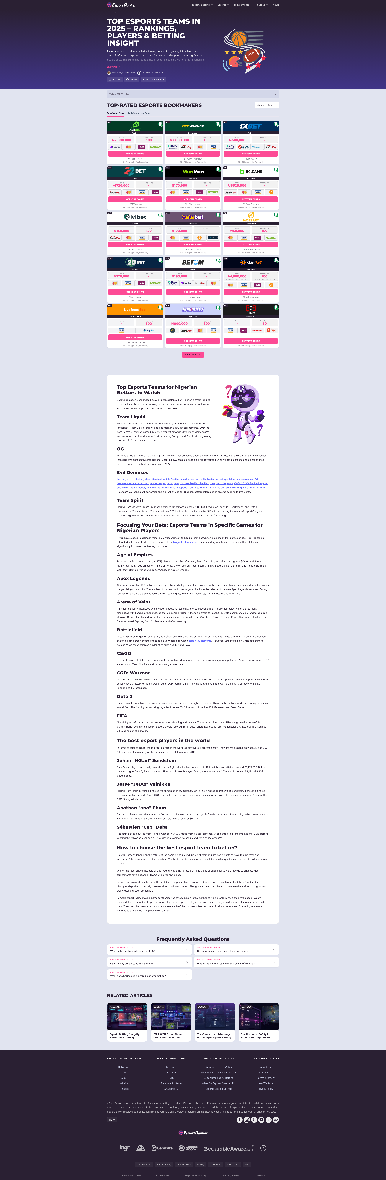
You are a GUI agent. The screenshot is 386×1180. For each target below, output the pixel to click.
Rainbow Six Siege (171, 1083)
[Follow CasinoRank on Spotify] (269, 1120)
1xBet (124, 1072)
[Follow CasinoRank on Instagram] (247, 1120)
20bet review (135, 296)
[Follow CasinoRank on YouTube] (261, 1120)
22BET (124, 1078)
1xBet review (250, 158)
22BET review (135, 204)
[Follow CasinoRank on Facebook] (240, 1120)
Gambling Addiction (231, 1175)
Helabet (124, 1088)
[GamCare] (162, 1148)
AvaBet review (135, 158)
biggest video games (185, 542)
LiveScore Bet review (135, 342)
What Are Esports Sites (219, 1067)
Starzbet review (251, 296)
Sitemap (261, 1175)
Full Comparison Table (139, 113)
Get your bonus (135, 154)
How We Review (265, 1078)
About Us (265, 1067)
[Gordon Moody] (188, 1148)
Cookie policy (162, 1175)
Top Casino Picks (115, 113)
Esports (222, 4)
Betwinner (124, 1067)
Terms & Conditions (131, 1175)
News (276, 4)
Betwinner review (193, 158)
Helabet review (193, 249)
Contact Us (265, 1072)
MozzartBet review (251, 249)
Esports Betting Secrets (218, 1088)
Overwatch (171, 1067)
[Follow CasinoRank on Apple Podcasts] (276, 1120)
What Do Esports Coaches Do (219, 1083)
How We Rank (265, 1083)
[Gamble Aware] (229, 1148)
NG (110, 1119)
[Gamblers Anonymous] (141, 1148)
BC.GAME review (251, 204)
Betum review (193, 296)
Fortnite (171, 1072)
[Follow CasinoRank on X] (254, 1120)
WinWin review (193, 204)
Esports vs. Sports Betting (219, 1078)
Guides (261, 4)
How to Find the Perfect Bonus (218, 1072)
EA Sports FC (171, 1088)
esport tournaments (200, 640)
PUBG (171, 1078)
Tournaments (241, 4)
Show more (191, 354)
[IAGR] (125, 1148)
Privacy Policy (265, 1088)
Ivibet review (135, 249)
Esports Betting (201, 4)
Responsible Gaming (195, 1175)
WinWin (124, 1083)
